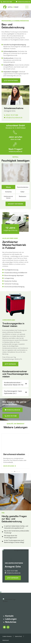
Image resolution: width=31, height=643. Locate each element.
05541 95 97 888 (7, 1)
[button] (13, 471)
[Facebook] (4, 627)
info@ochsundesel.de (24, 1)
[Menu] (27, 7)
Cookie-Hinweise (7, 636)
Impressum (5, 640)
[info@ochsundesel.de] (16, 1)
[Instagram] (8, 627)
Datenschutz (18, 636)
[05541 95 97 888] (1, 1)
